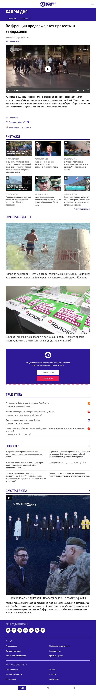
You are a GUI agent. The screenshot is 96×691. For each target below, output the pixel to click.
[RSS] (37, 630)
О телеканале (11, 646)
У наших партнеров (14, 674)
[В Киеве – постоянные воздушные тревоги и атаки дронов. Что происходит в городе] (77, 148)
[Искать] (74, 688)
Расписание (54, 679)
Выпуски (12, 18)
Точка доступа (12, 669)
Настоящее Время (13, 41)
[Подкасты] (42, 630)
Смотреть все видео (82, 209)
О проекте (25, 18)
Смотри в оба (16, 491)
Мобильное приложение (59, 646)
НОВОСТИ (13, 446)
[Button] (12, 118)
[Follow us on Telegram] (31, 630)
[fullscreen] (87, 90)
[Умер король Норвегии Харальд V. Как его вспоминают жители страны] (48, 148)
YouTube (52, 674)
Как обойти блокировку (16, 656)
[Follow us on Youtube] (19, 630)
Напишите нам (55, 651)
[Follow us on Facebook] (8, 630)
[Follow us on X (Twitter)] (14, 630)
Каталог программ (13, 651)
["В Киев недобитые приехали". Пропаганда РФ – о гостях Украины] (48, 545)
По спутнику (11, 679)
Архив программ (56, 656)
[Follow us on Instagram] (25, 630)
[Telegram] (48, 688)
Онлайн (52, 669)
